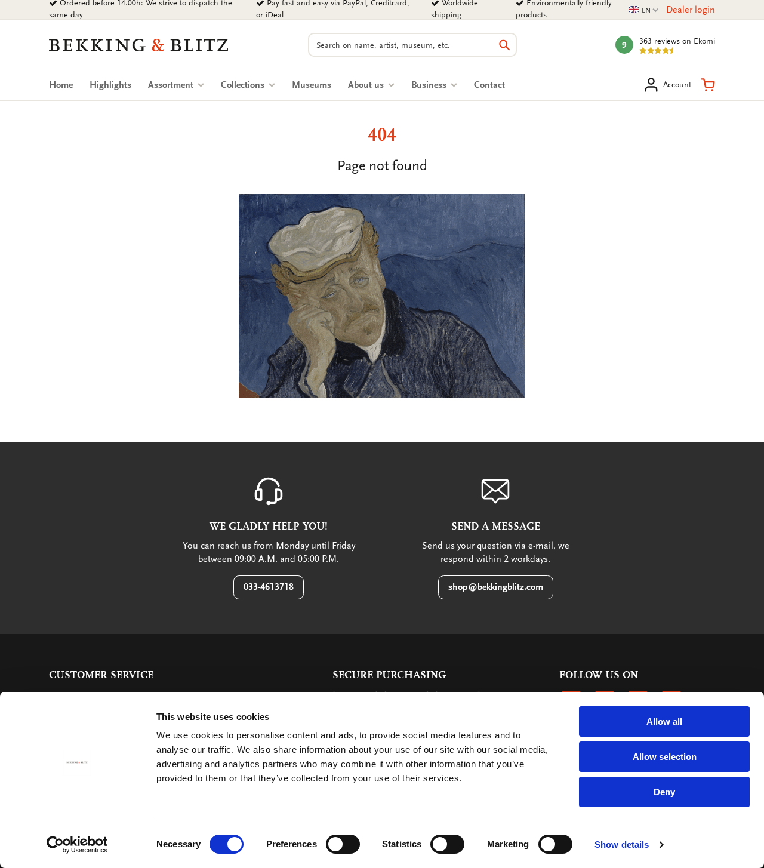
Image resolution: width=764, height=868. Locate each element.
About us (367, 85)
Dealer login (690, 9)
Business (430, 85)
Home (61, 85)
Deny (664, 792)
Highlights (110, 85)
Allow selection (665, 757)
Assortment (172, 85)
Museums (311, 85)
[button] (708, 85)
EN (644, 10)
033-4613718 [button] (269, 586)
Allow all (664, 721)
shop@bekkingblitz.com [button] (495, 586)
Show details (621, 844)
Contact (489, 85)
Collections (244, 85)
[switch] (343, 844)
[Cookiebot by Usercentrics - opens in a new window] (77, 845)
